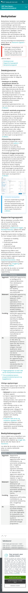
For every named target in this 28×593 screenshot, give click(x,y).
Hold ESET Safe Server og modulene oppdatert (12, 419)
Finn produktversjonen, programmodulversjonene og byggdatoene (12, 377)
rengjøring (15, 264)
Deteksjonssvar (9, 61)
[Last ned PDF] (20, 530)
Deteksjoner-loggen (16, 228)
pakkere (16, 143)
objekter (11, 265)
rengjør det (21, 440)
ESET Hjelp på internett (10, 544)
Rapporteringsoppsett (11, 63)
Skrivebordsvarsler (7, 229)
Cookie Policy (17, 575)
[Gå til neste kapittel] (5, 536)
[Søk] (23, 2)
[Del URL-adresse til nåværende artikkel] (16, 530)
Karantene (4, 444)
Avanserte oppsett (18, 42)
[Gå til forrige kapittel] (2, 536)
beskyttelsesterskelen (8, 260)
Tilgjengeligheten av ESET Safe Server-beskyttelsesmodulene (12, 371)
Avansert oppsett (17, 547)
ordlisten (7, 211)
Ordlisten (5, 108)
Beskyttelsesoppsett (10, 65)
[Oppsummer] (24, 530)
